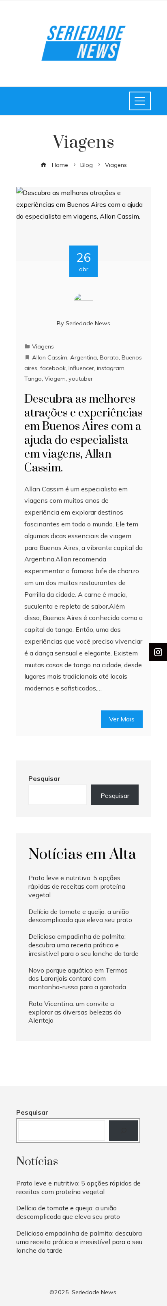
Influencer (81, 368)
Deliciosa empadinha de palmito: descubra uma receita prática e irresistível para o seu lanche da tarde (83, 945)
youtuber (81, 378)
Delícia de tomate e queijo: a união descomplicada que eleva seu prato (80, 915)
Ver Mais (122, 719)
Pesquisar (44, 778)
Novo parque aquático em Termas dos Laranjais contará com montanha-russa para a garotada (78, 978)
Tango (33, 378)
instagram (110, 368)
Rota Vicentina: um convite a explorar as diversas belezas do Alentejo (74, 1012)
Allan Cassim (49, 357)
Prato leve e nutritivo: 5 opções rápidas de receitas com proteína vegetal (76, 886)
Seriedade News (88, 323)
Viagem (55, 378)
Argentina (83, 357)
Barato (109, 357)
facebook (53, 368)
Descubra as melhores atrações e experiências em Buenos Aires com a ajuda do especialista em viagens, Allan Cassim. (83, 433)
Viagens (43, 346)
